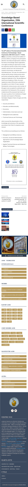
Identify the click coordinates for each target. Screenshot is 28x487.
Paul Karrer (8, 445)
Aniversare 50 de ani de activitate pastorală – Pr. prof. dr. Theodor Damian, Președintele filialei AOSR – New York (21, 201)
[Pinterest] (9, 29)
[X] (6, 29)
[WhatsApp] (13, 29)
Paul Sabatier (19, 441)
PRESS (3, 230)
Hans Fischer (9, 443)
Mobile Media (22, 484)
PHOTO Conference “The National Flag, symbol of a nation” (6, 199)
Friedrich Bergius (17, 443)
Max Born (8, 439)
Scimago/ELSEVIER (20, 448)
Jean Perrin (20, 438)
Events (6, 12)
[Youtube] (15, 410)
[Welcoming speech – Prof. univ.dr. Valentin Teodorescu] (5, 215)
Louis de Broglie (12, 438)
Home (2, 12)
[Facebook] (2, 29)
